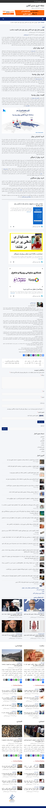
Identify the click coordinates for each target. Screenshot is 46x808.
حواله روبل (28, 106)
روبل (41, 173)
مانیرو (21, 190)
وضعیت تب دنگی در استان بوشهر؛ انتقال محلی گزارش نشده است (31, 698)
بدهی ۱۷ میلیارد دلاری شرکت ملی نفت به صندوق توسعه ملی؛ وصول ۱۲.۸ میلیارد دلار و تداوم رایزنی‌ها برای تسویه (9, 767)
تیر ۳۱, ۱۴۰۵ (36, 701)
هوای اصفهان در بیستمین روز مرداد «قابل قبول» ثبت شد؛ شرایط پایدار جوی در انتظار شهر (9, 692)
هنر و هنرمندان (41, 447)
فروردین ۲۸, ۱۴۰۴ (40, 32)
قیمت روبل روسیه (35, 98)
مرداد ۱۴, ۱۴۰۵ (13, 776)
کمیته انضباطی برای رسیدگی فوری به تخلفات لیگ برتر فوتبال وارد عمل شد (22, 479)
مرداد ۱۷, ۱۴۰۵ (35, 693)
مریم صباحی (32, 32)
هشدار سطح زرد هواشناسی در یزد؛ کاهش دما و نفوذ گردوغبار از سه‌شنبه (9, 698)
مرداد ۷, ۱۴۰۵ (13, 791)
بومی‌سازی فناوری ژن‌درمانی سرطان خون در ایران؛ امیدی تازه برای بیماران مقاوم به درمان (31, 706)
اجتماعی (42, 437)
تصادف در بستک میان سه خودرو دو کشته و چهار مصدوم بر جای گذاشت (22, 486)
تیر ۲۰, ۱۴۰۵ (36, 784)
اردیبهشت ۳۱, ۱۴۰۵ (34, 715)
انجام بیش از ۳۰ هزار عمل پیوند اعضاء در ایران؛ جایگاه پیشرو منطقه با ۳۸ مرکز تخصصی (31, 714)
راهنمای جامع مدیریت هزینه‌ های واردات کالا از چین (27, 582)
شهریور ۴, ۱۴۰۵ (18, 667)
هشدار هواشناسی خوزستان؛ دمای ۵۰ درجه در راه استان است (9, 713)
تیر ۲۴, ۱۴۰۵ (36, 776)
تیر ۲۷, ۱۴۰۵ (13, 715)
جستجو (42, 426)
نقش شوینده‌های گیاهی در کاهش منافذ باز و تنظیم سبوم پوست (24, 473)
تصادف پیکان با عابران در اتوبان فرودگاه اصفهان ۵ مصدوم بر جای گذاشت (22, 569)
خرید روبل (33, 51)
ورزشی (42, 451)
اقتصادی (42, 441)
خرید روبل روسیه (38, 79)
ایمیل (42, 397)
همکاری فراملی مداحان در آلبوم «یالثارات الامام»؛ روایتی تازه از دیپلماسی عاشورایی (34, 636)
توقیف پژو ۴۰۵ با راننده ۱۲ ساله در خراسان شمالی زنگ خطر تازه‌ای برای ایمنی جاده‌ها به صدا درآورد (31, 789)
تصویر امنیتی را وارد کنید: (32, 415)
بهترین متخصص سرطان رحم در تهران (30, 588)
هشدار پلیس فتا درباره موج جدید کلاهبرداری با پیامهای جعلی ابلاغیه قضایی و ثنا (31, 782)
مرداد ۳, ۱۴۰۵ (13, 708)
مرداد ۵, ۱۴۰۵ (19, 638)
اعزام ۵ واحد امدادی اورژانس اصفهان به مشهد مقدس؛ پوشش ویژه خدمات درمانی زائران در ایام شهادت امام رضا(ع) (31, 692)
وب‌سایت (42, 403)
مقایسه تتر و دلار (40, 590)
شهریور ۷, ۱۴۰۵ (18, 743)
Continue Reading (39, 685)
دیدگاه (42, 375)
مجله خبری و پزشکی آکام (38, 593)
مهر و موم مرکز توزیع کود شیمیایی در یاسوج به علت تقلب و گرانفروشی (31, 774)
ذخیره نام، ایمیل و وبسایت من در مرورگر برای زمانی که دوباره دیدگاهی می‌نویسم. (25, 409)
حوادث (42, 443)
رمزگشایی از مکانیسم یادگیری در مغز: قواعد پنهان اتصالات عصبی (12, 362)
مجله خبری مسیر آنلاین (35, 5)
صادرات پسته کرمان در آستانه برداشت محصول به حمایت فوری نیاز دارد (23, 460)
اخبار (43, 27)
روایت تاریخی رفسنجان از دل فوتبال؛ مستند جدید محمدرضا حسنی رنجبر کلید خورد (20, 543)
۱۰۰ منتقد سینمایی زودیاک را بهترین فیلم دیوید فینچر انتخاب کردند (24, 492)
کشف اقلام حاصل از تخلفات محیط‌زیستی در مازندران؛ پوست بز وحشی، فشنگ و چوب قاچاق (31, 767)
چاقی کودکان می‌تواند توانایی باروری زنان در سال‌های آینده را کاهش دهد (23, 524)
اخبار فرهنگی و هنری (38, 597)
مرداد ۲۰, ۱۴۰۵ (18, 617)
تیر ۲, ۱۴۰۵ (36, 791)
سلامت (42, 445)
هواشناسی (42, 449)
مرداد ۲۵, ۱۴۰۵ (40, 667)
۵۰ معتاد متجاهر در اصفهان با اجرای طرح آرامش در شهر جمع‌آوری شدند (23, 498)
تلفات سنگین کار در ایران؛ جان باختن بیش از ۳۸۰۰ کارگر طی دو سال (33, 363)
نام (43, 391)
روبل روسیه (5, 169)
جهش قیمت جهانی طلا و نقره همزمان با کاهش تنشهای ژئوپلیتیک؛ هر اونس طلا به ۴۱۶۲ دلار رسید (9, 775)
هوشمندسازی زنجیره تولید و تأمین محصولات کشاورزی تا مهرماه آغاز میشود (9, 789)
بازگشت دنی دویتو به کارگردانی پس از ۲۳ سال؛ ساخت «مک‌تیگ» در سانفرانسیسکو (12, 636)
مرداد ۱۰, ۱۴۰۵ (40, 638)
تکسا (43, 591)
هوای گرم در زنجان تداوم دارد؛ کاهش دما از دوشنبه (9, 706)
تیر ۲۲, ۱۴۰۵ (36, 708)
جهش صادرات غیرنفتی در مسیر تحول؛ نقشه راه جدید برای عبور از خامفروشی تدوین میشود (9, 782)
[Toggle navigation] (42, 19)
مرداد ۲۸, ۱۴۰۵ (40, 617)
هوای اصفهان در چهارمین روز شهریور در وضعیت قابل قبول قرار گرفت (23, 466)
